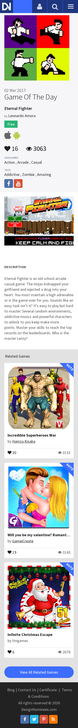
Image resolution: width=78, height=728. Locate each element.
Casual (36, 162)
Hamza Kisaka (23, 441)
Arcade (23, 162)
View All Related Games (39, 672)
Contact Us (27, 689)
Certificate (48, 689)
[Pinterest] (43, 719)
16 (14, 146)
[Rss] (53, 719)
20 (13, 452)
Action (9, 162)
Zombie (28, 174)
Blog (11, 689)
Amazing (44, 174)
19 (13, 552)
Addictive (12, 174)
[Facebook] (24, 719)
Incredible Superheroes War (32, 435)
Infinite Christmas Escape (30, 634)
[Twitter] (34, 719)
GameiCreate (22, 540)
